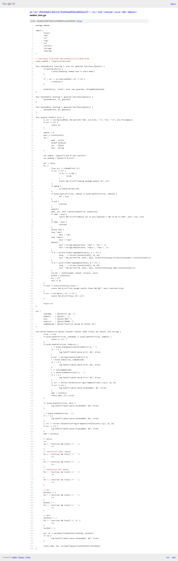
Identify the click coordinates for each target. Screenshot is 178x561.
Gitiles (14, 557)
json (174, 557)
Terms (28, 557)
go (31, 11)
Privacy (21, 557)
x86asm (132, 11)
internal (108, 11)
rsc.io (117, 11)
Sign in (173, 4)
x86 (124, 11)
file (79, 21)
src (94, 11)
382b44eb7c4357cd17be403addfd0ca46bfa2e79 (63, 11)
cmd (100, 11)
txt (167, 557)
